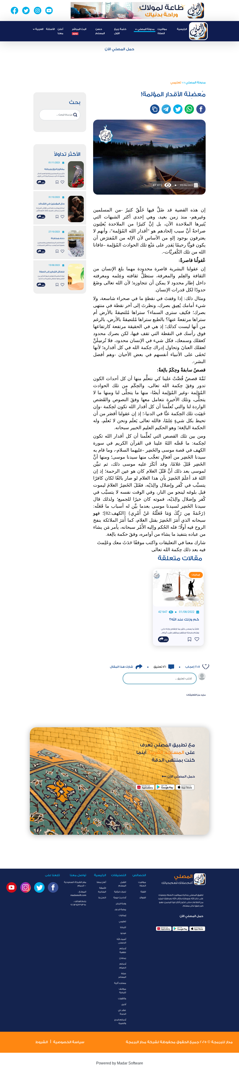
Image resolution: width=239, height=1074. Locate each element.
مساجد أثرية (120, 983)
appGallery (164, 928)
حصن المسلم (100, 31)
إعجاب (192, 666)
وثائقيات (122, 998)
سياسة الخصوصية (68, 1042)
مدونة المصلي (196, 82)
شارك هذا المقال (121, 666)
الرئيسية (182, 29)
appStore (197, 928)
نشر (42, 183)
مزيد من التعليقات (196, 695)
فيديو (123, 933)
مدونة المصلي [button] (146, 29)
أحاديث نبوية (119, 897)
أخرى (123, 1004)
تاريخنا (123, 927)
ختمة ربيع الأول (120, 31)
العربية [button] (39, 29)
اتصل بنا (102, 897)
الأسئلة (50, 29)
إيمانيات (122, 915)
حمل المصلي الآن (119, 49)
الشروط (41, 1042)
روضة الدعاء (120, 909)
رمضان (122, 958)
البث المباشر (79, 31)
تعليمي (175, 82)
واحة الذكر (121, 904)
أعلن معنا (60, 31)
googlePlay (180, 928)
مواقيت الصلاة (162, 31)
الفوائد (142, 897)
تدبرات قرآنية (120, 892)
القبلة (143, 892)
